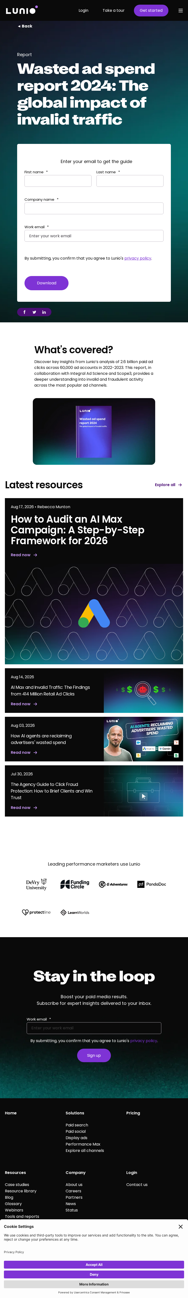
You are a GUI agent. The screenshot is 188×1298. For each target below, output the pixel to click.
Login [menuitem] (131, 1172)
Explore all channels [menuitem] (85, 1150)
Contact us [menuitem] (137, 1184)
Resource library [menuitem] (20, 1191)
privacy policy (137, 258)
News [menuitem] (71, 1204)
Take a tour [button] (114, 10)
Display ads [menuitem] (76, 1138)
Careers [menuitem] (73, 1191)
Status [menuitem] (72, 1210)
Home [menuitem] (11, 1113)
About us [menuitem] (74, 1184)
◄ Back (24, 26)
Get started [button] (151, 10)
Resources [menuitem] (15, 1172)
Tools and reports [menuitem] (22, 1216)
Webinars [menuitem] (14, 1210)
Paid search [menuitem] (77, 1125)
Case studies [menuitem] (17, 1184)
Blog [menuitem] (9, 1197)
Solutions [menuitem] (75, 1113)
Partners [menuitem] (74, 1197)
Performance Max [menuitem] (83, 1144)
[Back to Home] (21, 10)
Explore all (165, 485)
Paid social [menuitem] (76, 1131)
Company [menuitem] (76, 1172)
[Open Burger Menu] (181, 10)
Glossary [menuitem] (13, 1204)
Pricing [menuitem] (133, 1113)
